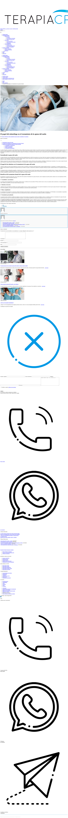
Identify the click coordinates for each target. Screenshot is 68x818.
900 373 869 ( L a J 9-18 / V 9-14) (6, 28)
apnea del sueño (17, 136)
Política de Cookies (6, 591)
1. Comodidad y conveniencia (10, 145)
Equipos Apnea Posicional (7, 561)
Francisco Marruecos (5, 136)
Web (1, 244)
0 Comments (26, 136)
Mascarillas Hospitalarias (7, 567)
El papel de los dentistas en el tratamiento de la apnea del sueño (13, 143)
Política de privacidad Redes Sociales (9, 590)
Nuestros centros (5, 76)
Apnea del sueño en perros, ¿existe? (9, 222)
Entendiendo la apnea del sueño (8, 142)
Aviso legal (4, 588)
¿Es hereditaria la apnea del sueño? (8, 223)
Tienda (4, 51)
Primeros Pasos (9, 44)
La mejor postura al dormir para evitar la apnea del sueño (9, 533)
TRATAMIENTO (8, 64)
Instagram (8, 549)
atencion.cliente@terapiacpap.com (8, 78)
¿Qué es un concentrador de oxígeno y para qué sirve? (9, 535)
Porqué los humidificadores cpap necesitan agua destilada (10, 534)
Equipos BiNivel (5, 560)
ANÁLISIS (7, 40)
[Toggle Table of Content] (1, 140)
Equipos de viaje (5, 559)
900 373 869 (5, 551)
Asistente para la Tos (6, 575)
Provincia (20, 385)
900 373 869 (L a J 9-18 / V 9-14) (8, 79)
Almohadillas (5, 582)
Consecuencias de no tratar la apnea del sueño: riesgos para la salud (14, 265)
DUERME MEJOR (6, 35)
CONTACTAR (15, 28)
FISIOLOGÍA (7, 36)
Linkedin (11, 549)
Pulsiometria (5, 576)
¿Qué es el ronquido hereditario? (8, 225)
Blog (3, 52)
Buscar (1, 30)
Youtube (5, 549)
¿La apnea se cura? (3, 536)
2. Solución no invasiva (9, 146)
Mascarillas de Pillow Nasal (7, 568)
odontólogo (22, 136)
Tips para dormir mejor (10, 39)
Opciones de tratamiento (11, 45)
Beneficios (6, 50)
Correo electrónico (3, 242)
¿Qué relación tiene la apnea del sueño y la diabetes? (11, 226)
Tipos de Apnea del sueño (11, 42)
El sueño (8, 37)
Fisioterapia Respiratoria (7, 577)
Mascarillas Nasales (6, 565)
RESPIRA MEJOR (6, 47)
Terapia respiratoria (8, 48)
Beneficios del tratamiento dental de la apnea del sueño (12, 144)
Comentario (2, 238)
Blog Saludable (11, 136)
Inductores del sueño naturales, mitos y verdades (8, 537)
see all (14, 220)
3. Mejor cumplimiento (8, 147)
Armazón (4, 584)
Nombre (2, 240)
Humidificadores (5, 581)
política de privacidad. (12, 387)
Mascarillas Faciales (6, 566)
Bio (3, 205)
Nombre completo (3, 376)
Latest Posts (5, 206)
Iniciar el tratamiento (10, 46)
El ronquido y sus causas (11, 38)
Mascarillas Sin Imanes (6, 569)
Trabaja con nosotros (6, 553)
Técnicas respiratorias (8, 49)
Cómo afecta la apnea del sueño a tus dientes (9, 284)
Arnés (4, 583)
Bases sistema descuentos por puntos (9, 593)
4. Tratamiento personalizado (9, 148)
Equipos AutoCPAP (6, 558)
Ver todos (4, 586)
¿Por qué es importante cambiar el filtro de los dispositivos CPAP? (14, 224)
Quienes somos (5, 34)
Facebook (2, 549)
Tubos (4, 585)
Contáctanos (2, 813)
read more (46, 267)
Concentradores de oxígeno (7, 573)
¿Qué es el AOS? (10, 41)
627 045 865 (9, 551)
